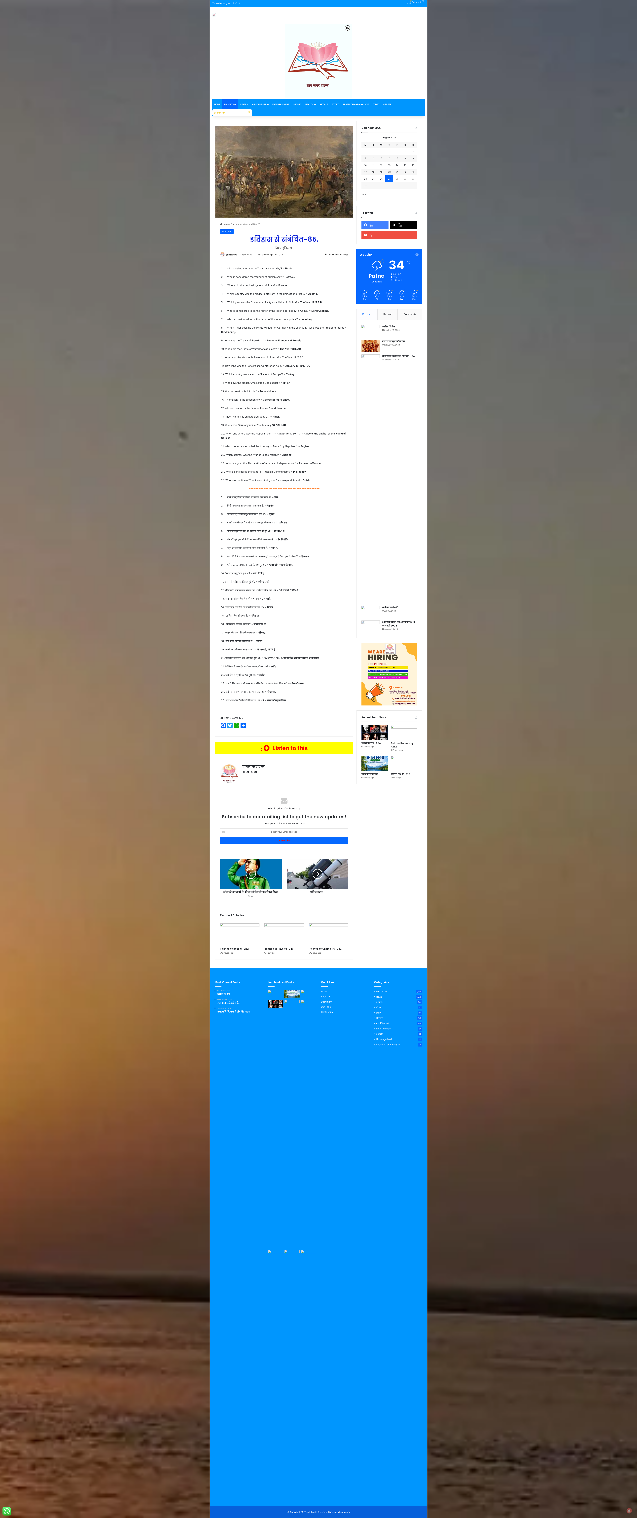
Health (309, 104)
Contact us (327, 1012)
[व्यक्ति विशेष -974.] (374, 732)
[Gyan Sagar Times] (214, 15)
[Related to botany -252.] (239, 934)
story (379, 1012)
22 (405, 172)
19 (381, 172)
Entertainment (280, 104)
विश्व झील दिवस (369, 774)
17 (365, 172)
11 (373, 165)
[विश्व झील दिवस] (374, 763)
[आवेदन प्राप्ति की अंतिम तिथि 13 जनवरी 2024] (370, 627)
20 (389, 172)
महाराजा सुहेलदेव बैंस (393, 341)
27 (389, 178)
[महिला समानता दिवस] (275, 1254)
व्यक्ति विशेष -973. (401, 774)
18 (373, 172)
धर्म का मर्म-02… (391, 607)
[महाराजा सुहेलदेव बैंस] (370, 346)
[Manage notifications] (629, 1510)
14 (397, 165)
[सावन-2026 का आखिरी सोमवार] (291, 1374)
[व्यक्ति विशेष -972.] (308, 1254)
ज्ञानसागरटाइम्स (231, 254)
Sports (297, 104)
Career (387, 104)
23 (413, 172)
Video (376, 104)
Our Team (326, 1007)
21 (397, 172)
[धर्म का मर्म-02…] (370, 612)
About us (325, 996)
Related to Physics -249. (279, 948)
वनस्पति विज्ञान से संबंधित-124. (398, 356)
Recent (387, 314)
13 (389, 165)
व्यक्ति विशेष (388, 326)
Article (323, 104)
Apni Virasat (259, 104)
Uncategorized (384, 1039)
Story (335, 104)
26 (381, 178)
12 (381, 165)
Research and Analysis (356, 104)
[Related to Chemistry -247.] (328, 934)
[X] (252, 772)
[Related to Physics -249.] (284, 934)
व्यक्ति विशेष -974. (371, 743)
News (243, 104)
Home (217, 104)
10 (365, 165)
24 (365, 178)
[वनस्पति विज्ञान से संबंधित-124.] (370, 478)
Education (230, 104)
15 (405, 165)
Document (326, 1001)
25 (373, 178)
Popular (366, 314)
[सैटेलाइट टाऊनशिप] (291, 1124)
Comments (409, 314)
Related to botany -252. (234, 948)
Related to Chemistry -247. (325, 948)
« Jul (363, 194)
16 (413, 165)
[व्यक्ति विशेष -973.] (404, 763)
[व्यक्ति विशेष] (370, 331)
